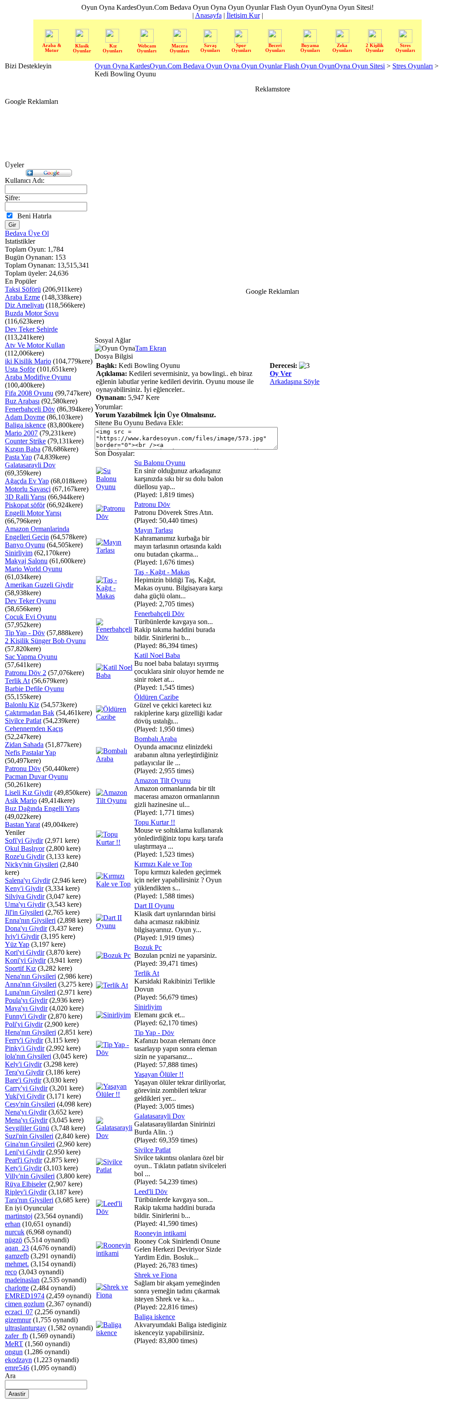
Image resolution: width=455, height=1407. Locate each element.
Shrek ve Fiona (155, 1275)
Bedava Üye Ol (27, 233)
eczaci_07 (19, 1312)
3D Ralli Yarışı (25, 497)
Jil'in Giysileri (24, 912)
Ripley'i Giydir (26, 1192)
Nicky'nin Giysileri (31, 864)
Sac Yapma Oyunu (31, 656)
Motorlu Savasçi (28, 489)
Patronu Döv (23, 768)
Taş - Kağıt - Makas (162, 572)
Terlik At (17, 680)
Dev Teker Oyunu (30, 601)
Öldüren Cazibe (156, 697)
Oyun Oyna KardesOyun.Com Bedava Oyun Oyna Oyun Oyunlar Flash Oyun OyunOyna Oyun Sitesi (240, 66)
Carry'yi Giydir (26, 1088)
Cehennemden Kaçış (34, 728)
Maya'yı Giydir (26, 1008)
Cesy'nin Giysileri (30, 1104)
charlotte (17, 1288)
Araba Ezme (22, 297)
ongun (14, 1352)
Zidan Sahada (24, 744)
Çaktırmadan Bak (29, 712)
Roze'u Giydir (24, 856)
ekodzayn (18, 1360)
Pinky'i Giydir (24, 1048)
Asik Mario (21, 800)
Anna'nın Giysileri (30, 984)
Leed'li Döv (151, 1191)
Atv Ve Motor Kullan (35, 345)
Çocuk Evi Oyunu (30, 617)
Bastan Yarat (22, 824)
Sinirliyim (18, 553)
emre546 (17, 1367)
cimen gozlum (24, 1304)
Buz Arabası (22, 401)
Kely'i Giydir (23, 1064)
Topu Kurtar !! (154, 822)
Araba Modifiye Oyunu (38, 377)
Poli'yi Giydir (24, 1024)
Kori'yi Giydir (24, 952)
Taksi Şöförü (23, 289)
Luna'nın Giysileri (30, 992)
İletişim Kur (243, 15)
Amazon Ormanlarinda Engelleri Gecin (37, 533)
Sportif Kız (20, 968)
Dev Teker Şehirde (31, 329)
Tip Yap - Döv (25, 632)
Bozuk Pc (148, 947)
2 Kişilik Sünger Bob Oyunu (45, 640)
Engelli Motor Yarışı (33, 513)
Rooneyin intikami (160, 1233)
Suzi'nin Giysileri (29, 1136)
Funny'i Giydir (25, 1016)
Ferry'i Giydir (24, 1040)
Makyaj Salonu (26, 561)
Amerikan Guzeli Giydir (39, 585)
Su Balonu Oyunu (159, 462)
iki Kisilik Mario (28, 361)
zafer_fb (16, 1336)
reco (11, 1272)
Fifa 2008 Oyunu (29, 393)
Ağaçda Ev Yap (27, 481)
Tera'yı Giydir (24, 1072)
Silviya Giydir (24, 896)
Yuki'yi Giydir (25, 1096)
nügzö (13, 1240)
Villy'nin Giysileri (30, 1176)
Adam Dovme (25, 417)
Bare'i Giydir (23, 1080)
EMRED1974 (24, 1296)
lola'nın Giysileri (28, 1056)
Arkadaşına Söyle (294, 381)
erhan (12, 1224)
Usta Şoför (20, 369)
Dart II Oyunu (154, 905)
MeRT (14, 1344)
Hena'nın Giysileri (30, 1032)
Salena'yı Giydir (27, 880)
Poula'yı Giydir (26, 1000)
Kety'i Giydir (23, 1168)
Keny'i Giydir (24, 888)
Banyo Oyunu (25, 545)
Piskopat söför (25, 505)
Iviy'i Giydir (22, 936)
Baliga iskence (25, 425)
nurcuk (14, 1232)
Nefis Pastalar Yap (30, 752)
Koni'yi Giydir (25, 960)
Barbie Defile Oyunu (34, 688)
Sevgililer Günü (27, 1128)
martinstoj (18, 1216)
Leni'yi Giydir (24, 1152)
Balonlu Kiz (22, 704)
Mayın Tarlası (153, 530)
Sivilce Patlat (23, 720)
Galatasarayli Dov (30, 465)
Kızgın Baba (22, 449)
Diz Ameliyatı (24, 305)
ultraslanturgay (25, 1328)
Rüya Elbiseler (25, 1184)
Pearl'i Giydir (23, 1160)
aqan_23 (17, 1248)
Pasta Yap (18, 457)
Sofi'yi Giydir (24, 840)
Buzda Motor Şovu (32, 313)
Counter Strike (25, 441)
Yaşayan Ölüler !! (159, 1074)
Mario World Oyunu (33, 569)
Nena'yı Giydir (26, 1112)
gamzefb (17, 1256)
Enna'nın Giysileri (30, 920)
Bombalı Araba (155, 739)
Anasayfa (208, 15)
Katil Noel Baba (157, 655)
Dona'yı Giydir (26, 928)
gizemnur (18, 1320)
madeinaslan (22, 1280)
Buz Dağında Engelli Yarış (42, 808)
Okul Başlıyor (24, 848)
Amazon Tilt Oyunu (162, 780)
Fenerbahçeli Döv (30, 409)
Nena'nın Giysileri (30, 976)
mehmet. (17, 1264)
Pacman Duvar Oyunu (36, 776)
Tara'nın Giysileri (29, 1200)
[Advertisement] (427, 203)
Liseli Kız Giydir (28, 792)
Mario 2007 (21, 433)
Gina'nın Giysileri (30, 1144)
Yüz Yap (17, 944)
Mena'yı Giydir (26, 1120)
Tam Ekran (150, 348)
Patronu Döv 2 (25, 672)
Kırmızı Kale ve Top (163, 864)
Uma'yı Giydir (25, 904)
